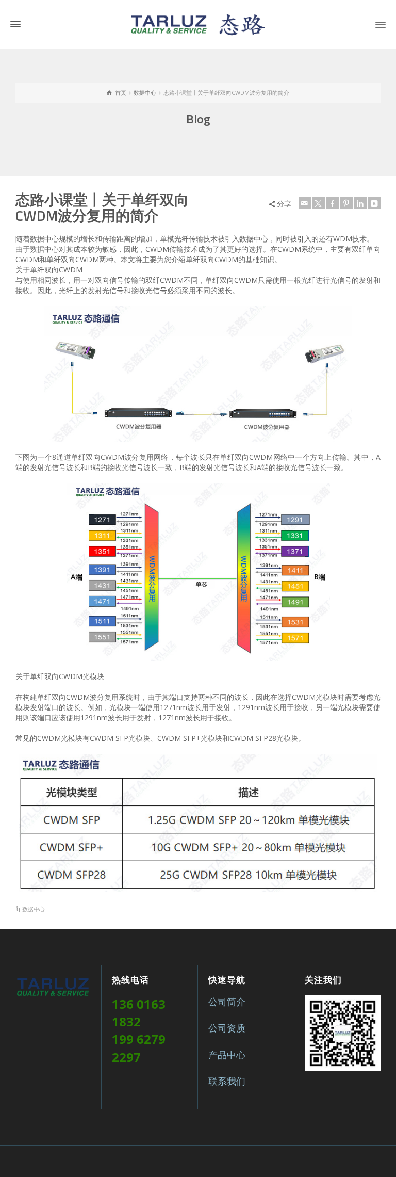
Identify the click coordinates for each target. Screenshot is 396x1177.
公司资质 (226, 1028)
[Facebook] (332, 203)
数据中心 (33, 909)
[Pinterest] (346, 203)
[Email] (305, 203)
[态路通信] (198, 23)
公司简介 (226, 1001)
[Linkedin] (360, 203)
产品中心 (226, 1055)
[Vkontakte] (374, 203)
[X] (318, 203)
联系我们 (226, 1081)
